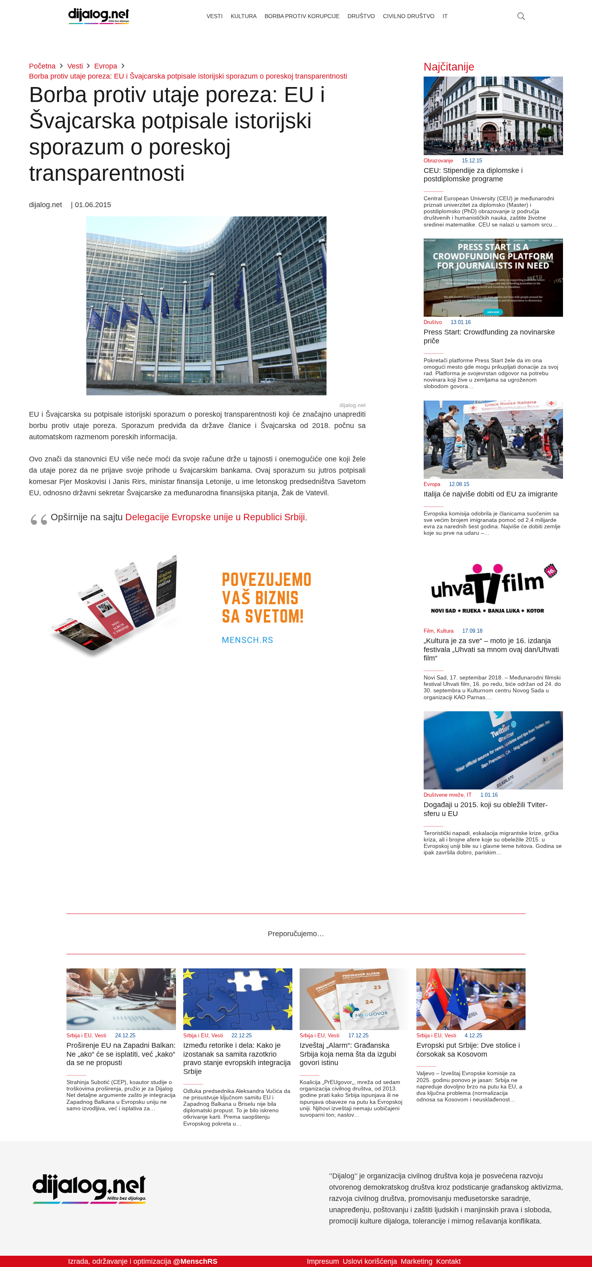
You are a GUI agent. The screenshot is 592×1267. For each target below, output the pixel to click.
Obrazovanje (438, 161)
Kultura (445, 631)
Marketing (417, 1261)
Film (429, 631)
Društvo (433, 322)
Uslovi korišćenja (370, 1261)
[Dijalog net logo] (98, 16)
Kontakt (448, 1261)
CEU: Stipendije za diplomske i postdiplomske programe (473, 174)
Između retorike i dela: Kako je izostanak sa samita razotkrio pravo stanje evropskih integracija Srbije (237, 1058)
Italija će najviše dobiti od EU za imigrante (491, 494)
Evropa (432, 484)
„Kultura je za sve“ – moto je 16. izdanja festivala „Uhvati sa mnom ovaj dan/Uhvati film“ (491, 649)
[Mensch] (197, 542)
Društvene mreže (444, 795)
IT (469, 795)
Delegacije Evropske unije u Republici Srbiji (215, 517)
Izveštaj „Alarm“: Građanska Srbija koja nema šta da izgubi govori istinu (348, 1054)
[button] (521, 16)
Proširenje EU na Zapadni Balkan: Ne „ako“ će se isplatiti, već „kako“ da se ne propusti (121, 1054)
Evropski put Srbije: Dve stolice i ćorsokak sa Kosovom (468, 1049)
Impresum (323, 1261)
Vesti (100, 1036)
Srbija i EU (78, 1036)
